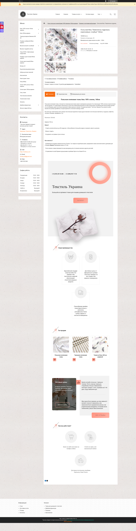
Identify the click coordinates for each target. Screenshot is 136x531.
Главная (58, 14)
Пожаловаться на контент (73, 520)
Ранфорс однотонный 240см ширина (27, 57)
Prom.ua (75, 518)
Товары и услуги (76, 14)
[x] (47, 481)
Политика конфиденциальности (86, 520)
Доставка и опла (24, 508)
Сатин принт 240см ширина (27, 89)
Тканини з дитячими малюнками (87, 23)
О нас (21, 506)
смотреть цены (62, 404)
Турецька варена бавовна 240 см (28, 37)
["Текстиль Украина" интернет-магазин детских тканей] (23, 14)
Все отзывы (100, 415)
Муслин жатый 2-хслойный (27, 45)
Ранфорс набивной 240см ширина (26, 41)
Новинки (66, 14)
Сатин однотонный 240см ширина (26, 62)
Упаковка (47, 510)
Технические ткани (25, 98)
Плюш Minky (23, 81)
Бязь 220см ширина (25, 33)
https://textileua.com (25, 151)
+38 (57, 174)
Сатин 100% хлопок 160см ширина (26, 85)
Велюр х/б (22, 66)
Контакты (22, 512)
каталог (80, 200)
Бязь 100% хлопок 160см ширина (26, 29)
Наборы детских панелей (26, 72)
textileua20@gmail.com (26, 156)
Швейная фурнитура (25, 105)
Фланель (22, 102)
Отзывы (22, 510)
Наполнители (23, 75)
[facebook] (45, 481)
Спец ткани (23, 92)
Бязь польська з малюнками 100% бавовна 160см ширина (63, 23)
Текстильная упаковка (26, 95)
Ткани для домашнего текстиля (53, 506)
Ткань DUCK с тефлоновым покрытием (27, 52)
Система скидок (90, 14)
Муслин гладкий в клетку (26, 49)
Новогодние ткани (25, 78)
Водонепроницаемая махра (27, 69)
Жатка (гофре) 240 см (25, 108)
